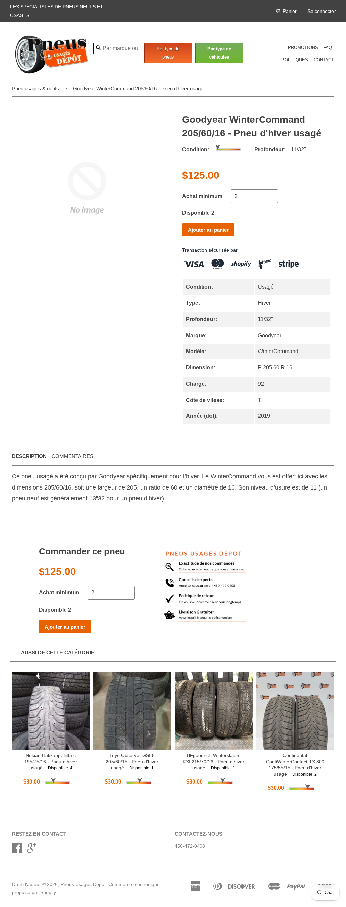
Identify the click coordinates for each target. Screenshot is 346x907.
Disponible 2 (198, 213)
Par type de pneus (168, 52)
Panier (289, 11)
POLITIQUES (294, 59)
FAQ (327, 47)
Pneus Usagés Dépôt (83, 884)
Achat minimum (202, 196)
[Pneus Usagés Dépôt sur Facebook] (17, 850)
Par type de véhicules (219, 52)
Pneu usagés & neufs (35, 88)
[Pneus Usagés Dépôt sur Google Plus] (32, 850)
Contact (324, 59)
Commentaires (72, 456)
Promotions (303, 47)
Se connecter (321, 11)
